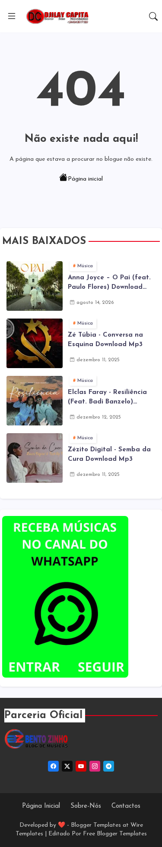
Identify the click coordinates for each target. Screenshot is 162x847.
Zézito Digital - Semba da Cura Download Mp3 (109, 455)
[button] (153, 16)
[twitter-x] (67, 766)
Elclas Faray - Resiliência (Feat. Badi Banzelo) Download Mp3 (107, 398)
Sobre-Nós (85, 806)
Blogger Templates (96, 825)
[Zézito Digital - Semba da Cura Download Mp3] (34, 458)
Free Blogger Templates (115, 834)
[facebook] (53, 766)
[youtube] (81, 766)
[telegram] (108, 766)
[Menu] (11, 16)
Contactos (125, 806)
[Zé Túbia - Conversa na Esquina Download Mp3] (34, 343)
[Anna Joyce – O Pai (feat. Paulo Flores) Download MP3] (34, 286)
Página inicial (85, 179)
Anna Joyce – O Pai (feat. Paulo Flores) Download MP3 (109, 284)
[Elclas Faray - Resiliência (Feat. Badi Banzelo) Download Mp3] (34, 400)
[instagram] (94, 766)
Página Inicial (41, 806)
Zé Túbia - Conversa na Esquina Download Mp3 (105, 340)
